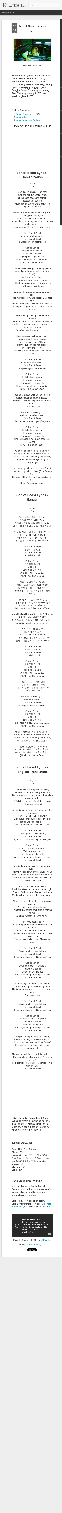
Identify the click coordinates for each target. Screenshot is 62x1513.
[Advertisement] (32, 149)
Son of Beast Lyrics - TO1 (32, 28)
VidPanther (46, 1240)
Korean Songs (33, 1244)
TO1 (43, 1244)
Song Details (22, 116)
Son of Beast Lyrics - (26, 114)
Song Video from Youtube (28, 119)
